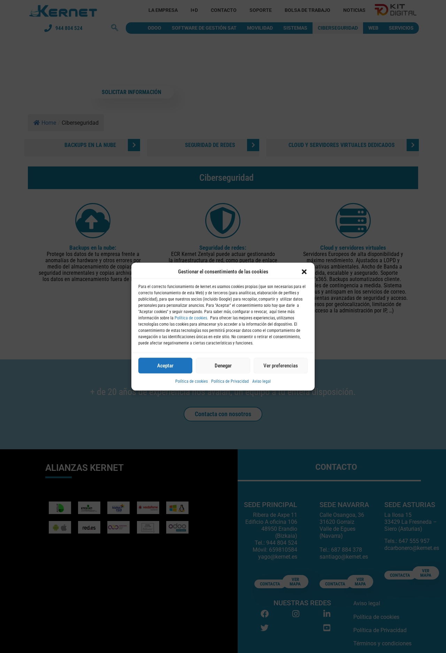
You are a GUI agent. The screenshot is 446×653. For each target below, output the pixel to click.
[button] (304, 271)
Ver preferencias (280, 366)
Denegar (223, 366)
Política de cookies (191, 318)
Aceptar (165, 366)
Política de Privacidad (230, 381)
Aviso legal (261, 381)
